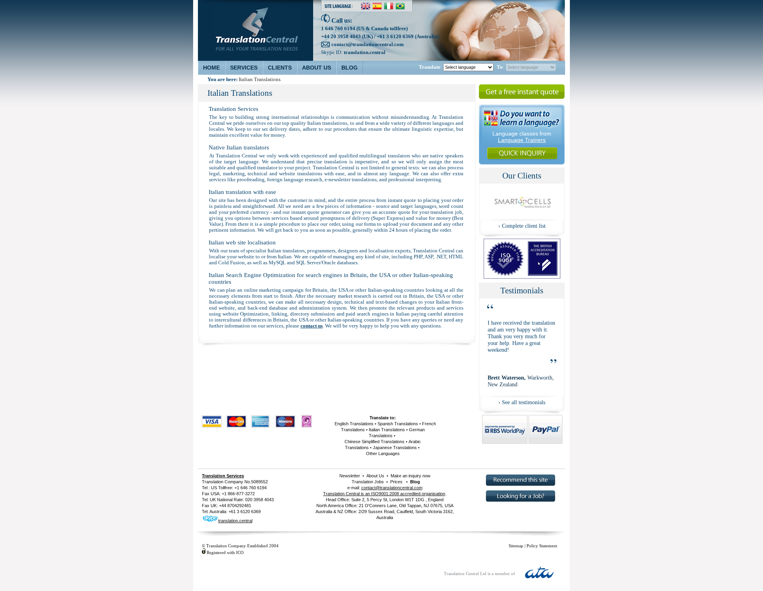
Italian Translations (387, 429)
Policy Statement (542, 545)
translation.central (364, 52)
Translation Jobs (368, 481)
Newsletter (349, 475)
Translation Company (222, 481)
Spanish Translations (398, 423)
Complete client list (524, 226)
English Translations (354, 423)
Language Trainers (522, 140)
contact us (311, 326)
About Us (375, 475)
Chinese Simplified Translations (375, 441)
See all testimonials (523, 402)
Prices (396, 481)
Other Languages (383, 453)
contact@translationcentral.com (367, 44)
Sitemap (516, 545)
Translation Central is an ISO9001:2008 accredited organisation (384, 493)
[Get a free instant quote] (522, 98)
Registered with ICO (225, 552)
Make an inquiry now (409, 475)
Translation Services (223, 475)
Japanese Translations (395, 447)
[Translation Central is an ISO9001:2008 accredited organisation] (521, 276)
